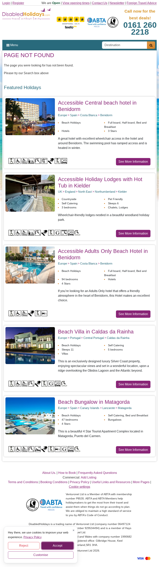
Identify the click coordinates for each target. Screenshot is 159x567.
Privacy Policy (32, 537)
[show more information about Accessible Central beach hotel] (30, 116)
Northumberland (105, 191)
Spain (73, 115)
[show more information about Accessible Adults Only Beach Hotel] (30, 264)
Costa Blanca (88, 115)
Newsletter (117, 3)
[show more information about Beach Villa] (30, 345)
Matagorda (124, 408)
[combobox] (124, 45)
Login (6, 3)
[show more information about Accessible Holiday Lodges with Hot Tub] (30, 193)
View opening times (76, 3)
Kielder (122, 191)
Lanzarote (108, 408)
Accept (57, 545)
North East (85, 191)
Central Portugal (93, 337)
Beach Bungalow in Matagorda (94, 402)
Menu (14, 45)
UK (60, 191)
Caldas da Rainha (118, 337)
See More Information (133, 161)
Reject (23, 545)
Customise (40, 555)
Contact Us (99, 3)
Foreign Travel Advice (142, 3)
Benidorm (106, 115)
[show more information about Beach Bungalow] (30, 415)
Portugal (75, 337)
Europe (62, 115)
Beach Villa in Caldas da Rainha (96, 332)
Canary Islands (89, 408)
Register (18, 3)
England (70, 191)
